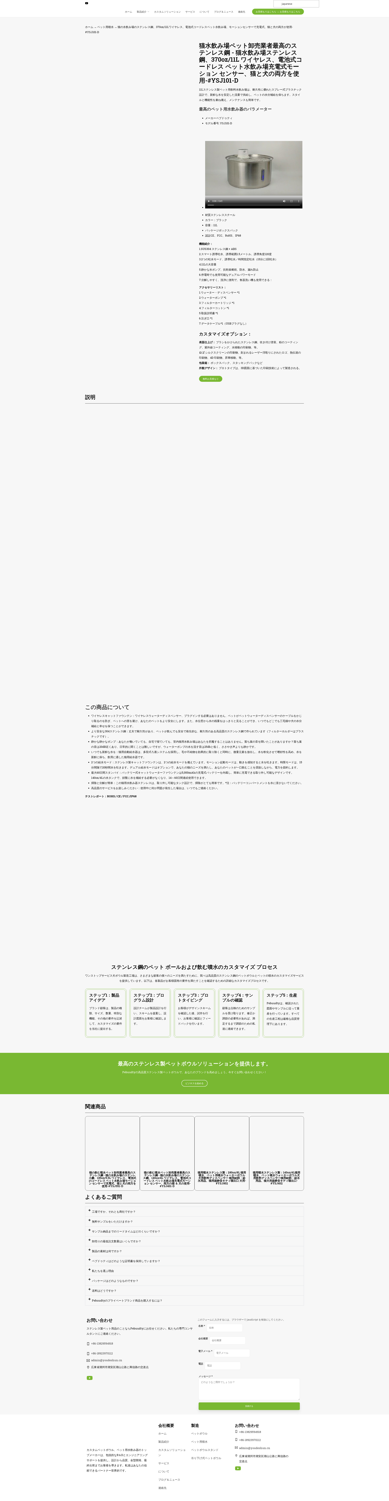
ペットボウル (199, 1433)
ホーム (128, 11)
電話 (200, 1363)
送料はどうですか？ (104, 1290)
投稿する (249, 1406)
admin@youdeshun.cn (106, 1360)
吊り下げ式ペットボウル (206, 1458)
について (204, 11)
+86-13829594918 (102, 1343)
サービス (190, 11)
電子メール (205, 1351)
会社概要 (203, 1338)
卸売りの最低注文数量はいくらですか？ (116, 1241)
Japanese (286, 3)
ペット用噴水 (105, 27)
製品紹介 (141, 11)
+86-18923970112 (102, 1353)
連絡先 (241, 11)
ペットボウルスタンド (205, 1450)
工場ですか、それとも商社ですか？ (114, 1211)
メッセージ (206, 1376)
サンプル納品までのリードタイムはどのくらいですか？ (126, 1231)
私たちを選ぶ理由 (103, 1271)
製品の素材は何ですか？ (107, 1251)
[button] (194, 1211)
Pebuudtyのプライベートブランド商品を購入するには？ (127, 1300)
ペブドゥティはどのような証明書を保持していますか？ (126, 1261)
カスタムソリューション (167, 11)
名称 (201, 1326)
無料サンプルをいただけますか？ (112, 1221)
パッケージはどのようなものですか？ (115, 1281)
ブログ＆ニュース (223, 11)
